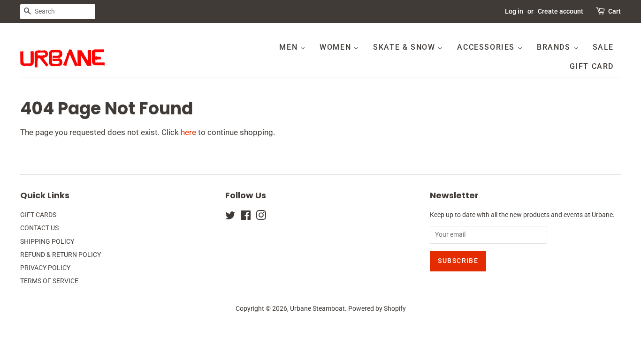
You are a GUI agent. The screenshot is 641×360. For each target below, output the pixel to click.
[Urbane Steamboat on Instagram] (261, 217)
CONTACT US (39, 228)
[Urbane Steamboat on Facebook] (245, 217)
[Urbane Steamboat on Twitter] (230, 217)
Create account (560, 11)
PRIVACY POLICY (45, 268)
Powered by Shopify (377, 309)
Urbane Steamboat (317, 309)
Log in (514, 11)
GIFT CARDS (38, 215)
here (188, 132)
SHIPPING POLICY (47, 242)
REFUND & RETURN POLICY (60, 255)
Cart (614, 11)
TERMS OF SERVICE (49, 281)
